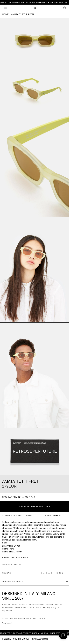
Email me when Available (35, 506)
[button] (64, 8)
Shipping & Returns (12, 565)
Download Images (11, 549)
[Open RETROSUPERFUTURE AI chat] (63, 635)
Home (5, 14)
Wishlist (49, 604)
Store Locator (18, 604)
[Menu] (5, 8)
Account (6, 604)
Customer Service (35, 604)
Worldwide (7, 607)
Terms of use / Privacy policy (42, 607)
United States (20, 607)
